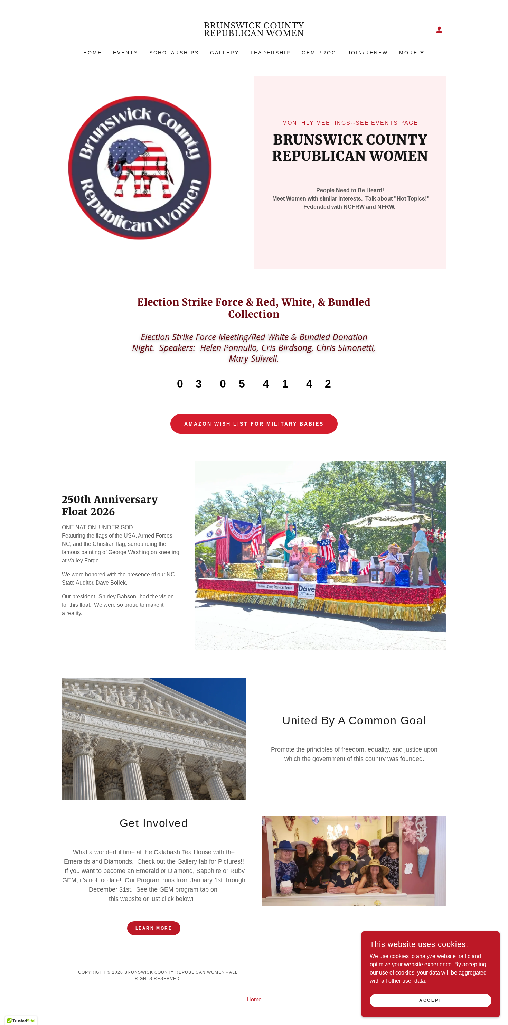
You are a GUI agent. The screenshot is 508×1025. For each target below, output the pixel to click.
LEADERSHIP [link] (271, 52)
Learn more (153, 928)
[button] (439, 30)
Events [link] (125, 52)
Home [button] (254, 1000)
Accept (430, 1000)
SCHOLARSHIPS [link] (174, 52)
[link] (254, 34)
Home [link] (92, 52)
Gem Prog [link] (319, 52)
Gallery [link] (224, 52)
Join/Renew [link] (368, 52)
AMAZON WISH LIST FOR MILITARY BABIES (254, 424)
